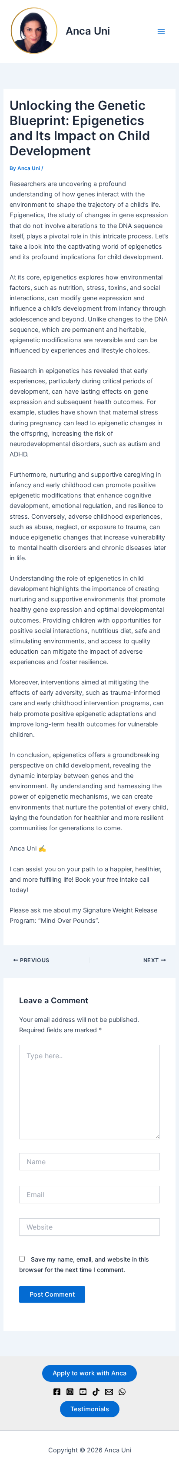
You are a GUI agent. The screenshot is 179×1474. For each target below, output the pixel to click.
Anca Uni (88, 31)
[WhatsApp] (122, 1392)
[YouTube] (83, 1392)
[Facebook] (57, 1392)
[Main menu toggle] (161, 31)
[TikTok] (96, 1392)
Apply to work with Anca (89, 1373)
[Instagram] (70, 1392)
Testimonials (89, 1409)
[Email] (109, 1392)
